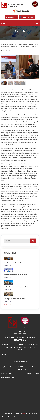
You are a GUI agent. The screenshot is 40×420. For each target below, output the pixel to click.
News (26, 35)
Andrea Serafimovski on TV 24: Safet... (16, 274)
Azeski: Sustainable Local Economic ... (16, 263)
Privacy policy (6, 417)
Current (20, 35)
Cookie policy (18, 417)
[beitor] (20, 12)
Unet (23, 414)
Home (14, 35)
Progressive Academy (28, 17)
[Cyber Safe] (25, 320)
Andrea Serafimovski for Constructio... (16, 287)
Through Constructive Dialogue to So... (16, 299)
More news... (8, 305)
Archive (3, 355)
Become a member (11, 17)
